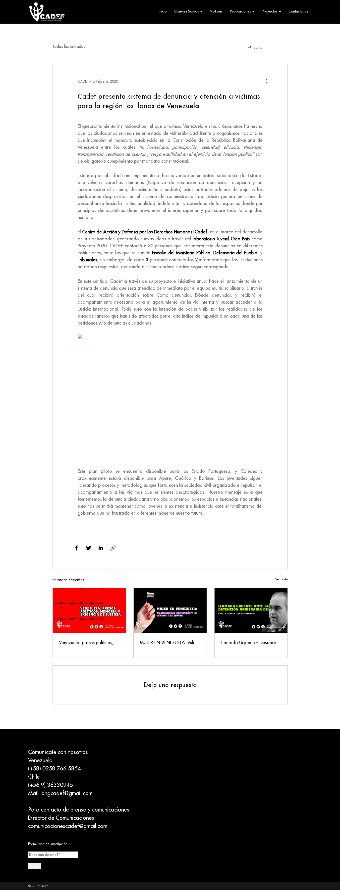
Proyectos (270, 11)
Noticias (216, 11)
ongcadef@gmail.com (67, 793)
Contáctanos (298, 11)
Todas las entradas (69, 46)
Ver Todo (281, 579)
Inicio (163, 11)
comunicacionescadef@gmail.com (67, 825)
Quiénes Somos (187, 11)
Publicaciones (241, 11)
